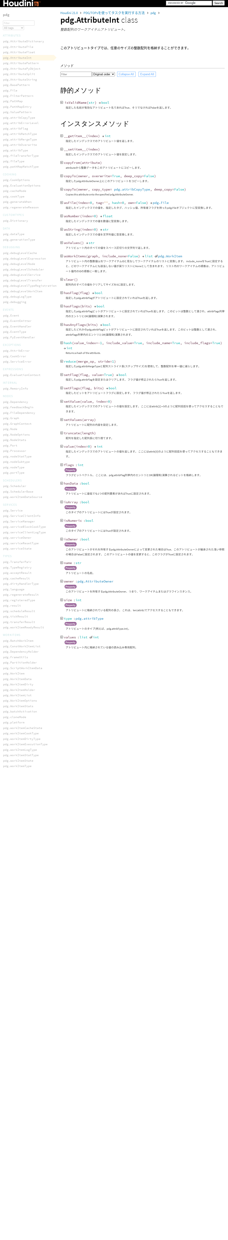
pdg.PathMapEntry (17, 107)
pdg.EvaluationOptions (22, 185)
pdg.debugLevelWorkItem (22, 291)
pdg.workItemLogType (20, 750)
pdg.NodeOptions (16, 434)
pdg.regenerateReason (21, 207)
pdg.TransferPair (17, 562)
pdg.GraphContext (17, 424)
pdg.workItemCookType (21, 733)
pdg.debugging (14, 302)
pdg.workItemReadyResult (23, 627)
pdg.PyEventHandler (19, 337)
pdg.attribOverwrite (20, 145)
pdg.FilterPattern (18, 96)
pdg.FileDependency (19, 413)
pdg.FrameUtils (15, 657)
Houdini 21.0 (69, 13)
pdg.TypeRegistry (17, 567)
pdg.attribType (89, 618)
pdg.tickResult (15, 616)
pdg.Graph (11, 418)
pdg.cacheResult (16, 578)
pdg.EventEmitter (17, 321)
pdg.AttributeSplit (19, 74)
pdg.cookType (13, 196)
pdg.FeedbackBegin (18, 407)
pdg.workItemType (17, 766)
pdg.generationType (19, 240)
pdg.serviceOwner (17, 538)
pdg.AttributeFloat (19, 52)
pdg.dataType (13, 234)
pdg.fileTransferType (21, 156)
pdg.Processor (14, 451)
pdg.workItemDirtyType (22, 739)
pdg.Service (13, 510)
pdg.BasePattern (16, 85)
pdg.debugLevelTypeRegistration (30, 286)
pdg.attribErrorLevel (21, 123)
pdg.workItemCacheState (22, 728)
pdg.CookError (14, 356)
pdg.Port (10, 445)
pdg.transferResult (19, 622)
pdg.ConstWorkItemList (22, 646)
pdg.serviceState (17, 548)
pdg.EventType (14, 332)
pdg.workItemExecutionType (25, 744)
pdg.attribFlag (15, 128)
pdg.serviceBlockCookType (24, 527)
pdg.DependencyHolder (21, 651)
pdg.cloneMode (14, 717)
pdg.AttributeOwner (95, 581)
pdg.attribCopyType (132, 189)
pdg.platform (13, 722)
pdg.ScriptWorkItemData (22, 668)
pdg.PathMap (13, 101)
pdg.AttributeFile (18, 47)
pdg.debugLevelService (22, 275)
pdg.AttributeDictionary (23, 41)
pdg (154, 13)
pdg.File (161, 203)
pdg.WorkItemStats (18, 706)
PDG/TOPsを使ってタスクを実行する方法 (114, 13)
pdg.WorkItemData (17, 679)
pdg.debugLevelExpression (24, 258)
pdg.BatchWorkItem (18, 641)
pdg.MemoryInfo (15, 388)
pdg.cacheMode (14, 191)
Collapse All (126, 74)
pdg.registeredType (19, 600)
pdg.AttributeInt (17, 58)
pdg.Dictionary (15, 221)
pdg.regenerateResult (21, 595)
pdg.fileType (13, 161)
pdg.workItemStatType (21, 755)
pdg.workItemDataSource (22, 497)
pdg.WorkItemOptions (20, 700)
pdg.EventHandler (17, 326)
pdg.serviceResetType (21, 543)
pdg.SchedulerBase (18, 491)
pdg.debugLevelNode (19, 264)
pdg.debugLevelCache (20, 253)
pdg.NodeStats (14, 440)
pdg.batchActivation (20, 711)
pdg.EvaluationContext (22, 375)
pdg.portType (13, 473)
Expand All (147, 74)
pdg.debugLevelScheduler (23, 269)
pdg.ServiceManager (19, 521)
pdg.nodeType (13, 467)
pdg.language (13, 589)
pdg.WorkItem (170, 256)
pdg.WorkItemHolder (19, 690)
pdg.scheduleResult (19, 611)
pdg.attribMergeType (20, 139)
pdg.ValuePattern (17, 112)
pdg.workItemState (18, 761)
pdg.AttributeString (20, 79)
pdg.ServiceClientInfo (22, 516)
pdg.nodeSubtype (16, 462)
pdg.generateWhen (17, 202)
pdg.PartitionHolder (20, 662)
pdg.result (12, 605)
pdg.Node (10, 429)
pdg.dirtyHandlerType (21, 584)
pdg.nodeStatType (17, 456)
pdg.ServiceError (17, 361)
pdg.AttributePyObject (22, 69)
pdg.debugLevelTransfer (22, 280)
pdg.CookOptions (16, 180)
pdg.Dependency (15, 402)
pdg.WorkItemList (17, 695)
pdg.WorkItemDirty (18, 684)
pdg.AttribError (16, 351)
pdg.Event (11, 315)
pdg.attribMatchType (20, 134)
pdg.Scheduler (14, 486)
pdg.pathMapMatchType (21, 166)
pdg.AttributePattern (21, 63)
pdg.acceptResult (17, 573)
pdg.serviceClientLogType (24, 532)
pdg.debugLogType (17, 296)
